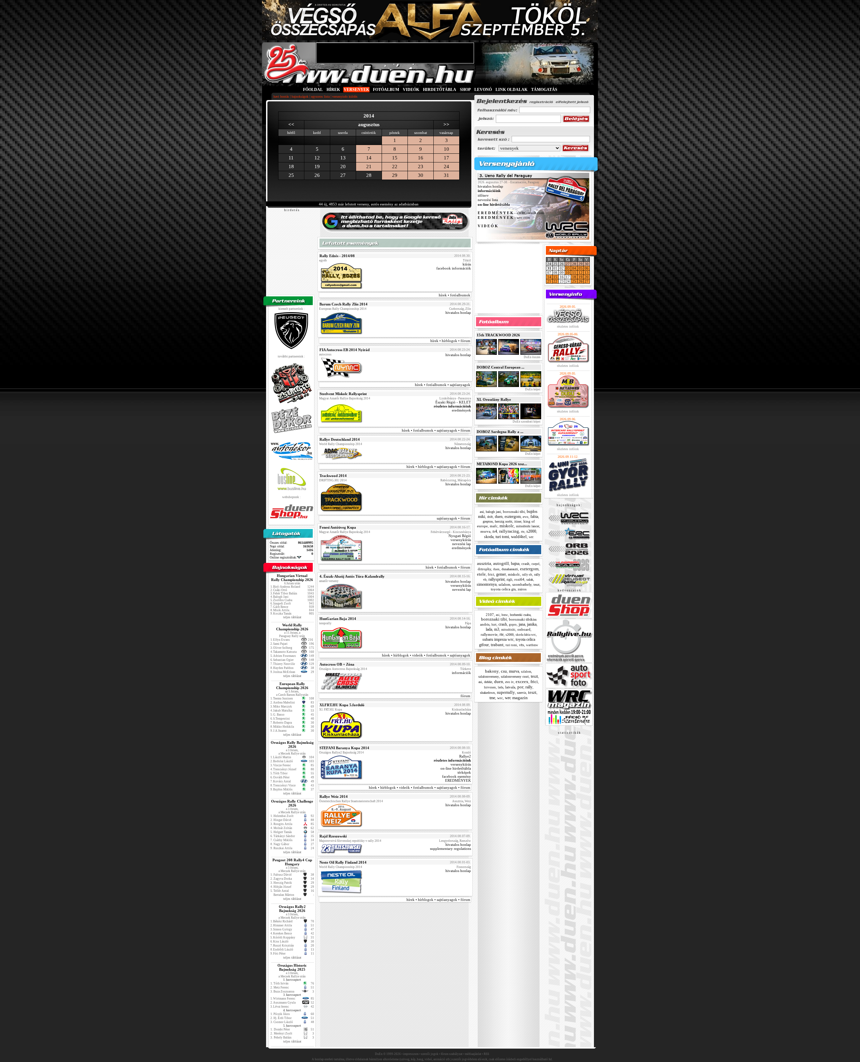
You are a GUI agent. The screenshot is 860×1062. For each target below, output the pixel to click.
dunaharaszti (510, 569)
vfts (521, 645)
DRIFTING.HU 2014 (333, 480)
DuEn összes (532, 357)
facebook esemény (456, 776)
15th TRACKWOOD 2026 (498, 335)
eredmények (461, 410)
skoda (488, 536)
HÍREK (333, 89)
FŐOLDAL (313, 89)
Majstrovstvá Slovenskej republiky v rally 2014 (350, 840)
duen (499, 516)
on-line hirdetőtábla (455, 768)
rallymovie (489, 634)
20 (587, 277)
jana (522, 624)
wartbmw (532, 645)
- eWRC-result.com (511, 213)
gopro (513, 624)
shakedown (487, 692)
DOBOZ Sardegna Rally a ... (500, 432)
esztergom (513, 516)
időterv (483, 195)
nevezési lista (488, 200)
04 (574, 268)
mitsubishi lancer (527, 526)
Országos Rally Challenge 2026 (292, 803)
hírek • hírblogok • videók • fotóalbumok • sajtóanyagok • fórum (419, 787)
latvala (510, 687)
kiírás (467, 264)
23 (420, 166)
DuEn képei (532, 389)
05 (580, 268)
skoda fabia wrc (526, 634)
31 (446, 175)
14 (369, 157)
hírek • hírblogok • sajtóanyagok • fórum (438, 467)
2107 (490, 615)
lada (489, 629)
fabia (534, 516)
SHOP (465, 89)
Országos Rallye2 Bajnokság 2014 (341, 752)
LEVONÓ (483, 89)
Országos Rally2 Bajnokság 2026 (292, 909)
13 (587, 273)
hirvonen (490, 687)
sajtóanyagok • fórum (453, 518)
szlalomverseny (488, 676)
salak (529, 579)
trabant (497, 644)
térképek (464, 772)
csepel (535, 564)
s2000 (531, 531)
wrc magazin (516, 697)
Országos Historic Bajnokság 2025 (292, 967)
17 (446, 157)
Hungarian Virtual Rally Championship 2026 (292, 578)
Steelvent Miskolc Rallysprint (343, 394)
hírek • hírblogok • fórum (450, 341)
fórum (465, 696)
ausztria (484, 563)
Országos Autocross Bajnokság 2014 (343, 669)
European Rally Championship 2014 (343, 308)
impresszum (411, 1054)
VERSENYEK (356, 89)
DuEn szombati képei (526, 421)
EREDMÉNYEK (458, 780)
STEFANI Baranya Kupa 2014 (344, 748)
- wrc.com (504, 217)
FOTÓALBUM (386, 89)
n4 (494, 531)
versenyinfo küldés (344, 96)
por (520, 686)
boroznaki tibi (514, 512)
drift (490, 517)
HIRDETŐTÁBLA (439, 89)
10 (446, 149)
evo (525, 517)
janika (531, 624)
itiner (517, 521)
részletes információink (452, 406)
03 (568, 268)
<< (291, 124)
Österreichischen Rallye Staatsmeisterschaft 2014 (351, 801)
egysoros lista (320, 96)
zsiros (522, 589)
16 (420, 157)
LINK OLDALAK (511, 89)
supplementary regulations (450, 849)
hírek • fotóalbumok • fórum (448, 567)
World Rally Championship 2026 (292, 627)
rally (528, 687)
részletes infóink (568, 326)
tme (492, 697)
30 (420, 175)
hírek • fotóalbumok (454, 295)
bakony (492, 671)
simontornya (487, 584)
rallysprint (496, 579)
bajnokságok (300, 96)
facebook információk (453, 268)
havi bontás (281, 96)
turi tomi (502, 536)
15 (394, 157)
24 (446, 166)
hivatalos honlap (458, 312)
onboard (523, 629)
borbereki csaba (520, 615)
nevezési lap (461, 544)
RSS (486, 1054)
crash (525, 564)
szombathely (521, 584)
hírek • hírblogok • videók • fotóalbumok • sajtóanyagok (426, 655)
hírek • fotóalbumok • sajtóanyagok (442, 385)
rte (522, 531)
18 (574, 277)
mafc (494, 526)
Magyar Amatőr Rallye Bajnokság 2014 (344, 398)
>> (446, 124)
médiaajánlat (473, 1054)
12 (580, 273)
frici (491, 574)
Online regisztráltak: (283, 557)
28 (574, 264)
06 (587, 268)
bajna (515, 563)
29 (394, 175)
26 (580, 281)
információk (461, 673)
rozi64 (519, 579)
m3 (496, 629)
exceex (522, 681)
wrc (531, 537)
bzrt (494, 624)
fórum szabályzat (452, 1054)
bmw (505, 615)
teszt (536, 584)
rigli (509, 579)
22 (394, 166)
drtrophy (484, 569)
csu (504, 671)
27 (568, 264)
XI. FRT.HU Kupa (330, 709)
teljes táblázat (292, 617)
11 (574, 273)
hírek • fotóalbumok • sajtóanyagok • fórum (436, 430)
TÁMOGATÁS (544, 89)
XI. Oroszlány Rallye (494, 399)
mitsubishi (508, 629)
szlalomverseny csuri (515, 676)
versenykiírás (460, 540)
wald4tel (519, 536)
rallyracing (509, 531)
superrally (506, 692)
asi (482, 512)
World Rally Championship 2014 (340, 444)
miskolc (507, 525)
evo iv (509, 682)
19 (580, 277)
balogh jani (493, 512)
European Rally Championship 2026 (292, 686)
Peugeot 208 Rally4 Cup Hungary (292, 862)
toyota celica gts (503, 589)
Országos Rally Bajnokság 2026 (292, 744)
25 (574, 281)
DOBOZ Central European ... (500, 367)
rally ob (527, 574)
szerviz (521, 692)
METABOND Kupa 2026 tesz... (502, 464)
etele (481, 574)
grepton (488, 521)
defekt (488, 682)
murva (485, 531)
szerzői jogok (429, 1054)
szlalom (504, 584)
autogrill (501, 563)
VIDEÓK (411, 89)
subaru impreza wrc (498, 639)
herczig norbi (503, 521)
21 (369, 166)
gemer (501, 574)
